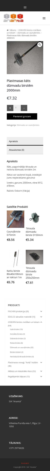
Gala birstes (14, 329)
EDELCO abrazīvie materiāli (19, 317)
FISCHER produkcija (16, 311)
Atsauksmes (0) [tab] (16, 149)
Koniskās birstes (16, 334)
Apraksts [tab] (13, 141)
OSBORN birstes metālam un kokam (24, 322)
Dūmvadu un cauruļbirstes (28, 32)
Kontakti (25, 463)
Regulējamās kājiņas (17, 376)
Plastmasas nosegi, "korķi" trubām (23, 362)
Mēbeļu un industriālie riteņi (20, 371)
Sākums (12, 30)
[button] (39, 44)
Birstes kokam (15, 352)
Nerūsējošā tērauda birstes (20, 356)
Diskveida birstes (16, 338)
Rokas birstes (15, 343)
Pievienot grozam (22, 116)
